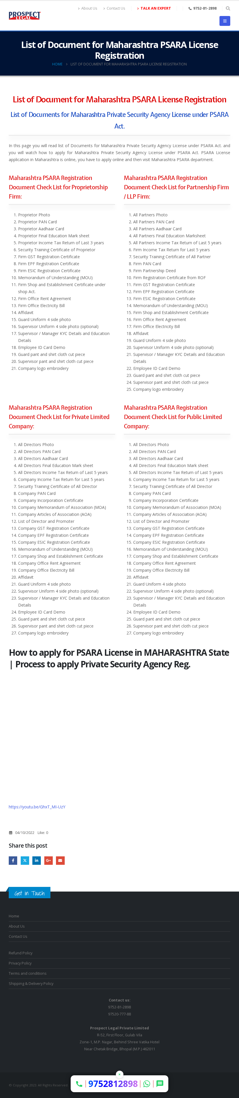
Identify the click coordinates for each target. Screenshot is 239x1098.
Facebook (13, 860)
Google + (48, 860)
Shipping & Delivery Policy (31, 983)
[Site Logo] (25, 16)
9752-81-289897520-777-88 (119, 1007)
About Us (89, 8)
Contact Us (116, 8)
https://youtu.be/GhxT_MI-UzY (37, 807)
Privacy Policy (20, 963)
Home (14, 916)
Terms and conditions (28, 973)
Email (60, 860)
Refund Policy (20, 953)
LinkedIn (36, 860)
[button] (227, 8)
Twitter (25, 860)
